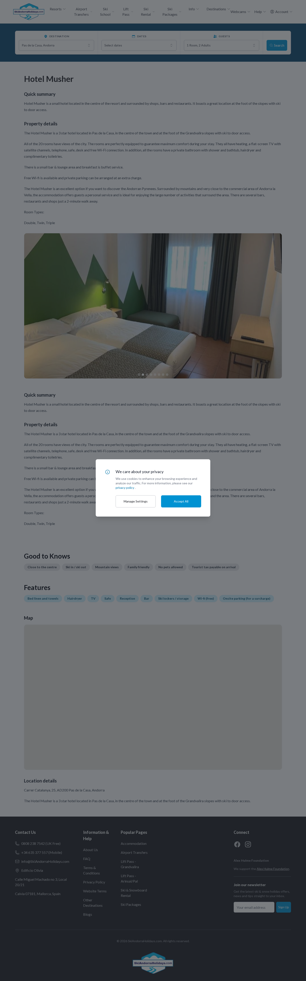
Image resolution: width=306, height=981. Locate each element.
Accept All (181, 501)
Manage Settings (136, 501)
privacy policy (125, 487)
